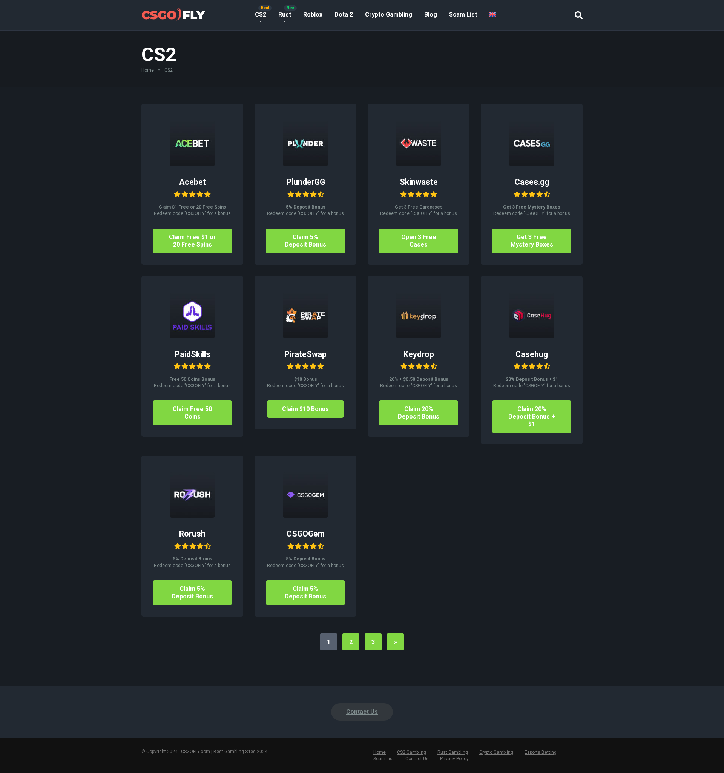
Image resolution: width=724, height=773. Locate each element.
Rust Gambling (452, 752)
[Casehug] (531, 336)
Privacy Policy (454, 758)
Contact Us (362, 711)
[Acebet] (192, 163)
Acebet (192, 182)
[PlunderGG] (305, 163)
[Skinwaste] (418, 163)
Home (147, 70)
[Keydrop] (418, 336)
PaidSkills (192, 354)
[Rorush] (192, 515)
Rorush (192, 533)
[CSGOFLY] (173, 12)
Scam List (463, 14)
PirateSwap (305, 354)
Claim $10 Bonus (305, 409)
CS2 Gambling (411, 752)
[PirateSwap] (305, 336)
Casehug (531, 354)
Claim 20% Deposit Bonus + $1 (531, 416)
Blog (430, 14)
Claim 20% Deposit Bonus (418, 412)
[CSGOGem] (305, 515)
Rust (284, 14)
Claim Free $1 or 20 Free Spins (192, 240)
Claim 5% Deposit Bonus (305, 240)
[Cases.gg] (531, 163)
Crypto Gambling (388, 14)
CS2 (260, 14)
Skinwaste (419, 182)
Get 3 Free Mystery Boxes (532, 240)
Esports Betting (541, 752)
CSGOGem (306, 533)
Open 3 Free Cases (418, 240)
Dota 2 (343, 14)
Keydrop (418, 354)
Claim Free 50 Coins (192, 412)
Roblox (312, 14)
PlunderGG (305, 182)
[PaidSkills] (192, 336)
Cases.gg (532, 182)
